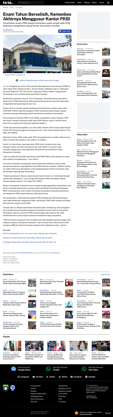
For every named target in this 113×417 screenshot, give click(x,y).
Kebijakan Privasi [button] (64, 388)
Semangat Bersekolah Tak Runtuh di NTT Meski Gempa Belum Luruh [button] (87, 84)
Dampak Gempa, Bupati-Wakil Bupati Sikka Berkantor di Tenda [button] (51, 293)
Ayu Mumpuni (8, 30)
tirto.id (5, 86)
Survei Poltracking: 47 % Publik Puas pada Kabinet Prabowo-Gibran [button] (49, 315)
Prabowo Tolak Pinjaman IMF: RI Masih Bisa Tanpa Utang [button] (14, 304)
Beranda (5, 7)
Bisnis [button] (94, 3)
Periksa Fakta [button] (70, 3)
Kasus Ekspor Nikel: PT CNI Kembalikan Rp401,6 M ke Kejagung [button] (87, 315)
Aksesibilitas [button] (63, 386)
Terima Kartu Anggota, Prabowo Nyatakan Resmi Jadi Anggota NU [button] (51, 305)
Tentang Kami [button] (35, 386)
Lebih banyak (105, 274)
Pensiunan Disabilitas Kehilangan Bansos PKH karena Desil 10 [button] (11, 357)
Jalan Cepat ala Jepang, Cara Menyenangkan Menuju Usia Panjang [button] (78, 357)
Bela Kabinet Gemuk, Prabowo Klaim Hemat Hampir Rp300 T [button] (14, 293)
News (12, 7)
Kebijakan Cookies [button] (65, 391)
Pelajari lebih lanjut (86, 414)
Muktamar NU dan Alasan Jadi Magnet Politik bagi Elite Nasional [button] (86, 186)
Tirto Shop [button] (62, 402)
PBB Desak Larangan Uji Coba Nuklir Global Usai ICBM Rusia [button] (34, 357)
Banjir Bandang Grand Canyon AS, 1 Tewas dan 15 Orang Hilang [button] (88, 282)
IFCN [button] (60, 399)
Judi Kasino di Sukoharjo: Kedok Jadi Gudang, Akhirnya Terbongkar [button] (88, 53)
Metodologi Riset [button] (37, 396)
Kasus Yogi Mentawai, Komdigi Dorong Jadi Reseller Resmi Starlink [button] (55, 357)
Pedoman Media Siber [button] (38, 394)
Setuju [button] (107, 413)
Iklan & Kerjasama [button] (37, 399)
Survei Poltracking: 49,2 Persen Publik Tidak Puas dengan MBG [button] (14, 282)
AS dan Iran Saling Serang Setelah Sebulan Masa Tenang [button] (14, 314)
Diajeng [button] (87, 3)
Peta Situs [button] (62, 396)
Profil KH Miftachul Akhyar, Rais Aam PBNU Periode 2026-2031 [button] (100, 357)
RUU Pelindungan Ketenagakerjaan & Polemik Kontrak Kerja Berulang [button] (87, 175)
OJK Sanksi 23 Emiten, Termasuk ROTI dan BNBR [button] (52, 282)
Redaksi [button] (33, 391)
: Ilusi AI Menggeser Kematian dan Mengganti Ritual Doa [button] (88, 154)
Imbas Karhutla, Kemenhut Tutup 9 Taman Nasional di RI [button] (87, 62)
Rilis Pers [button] (34, 402)
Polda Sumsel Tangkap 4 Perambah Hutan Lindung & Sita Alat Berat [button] (88, 326)
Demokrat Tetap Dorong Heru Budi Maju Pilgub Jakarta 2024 (27, 238)
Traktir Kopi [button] (66, 31)
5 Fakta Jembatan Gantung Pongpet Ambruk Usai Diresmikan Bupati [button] (13, 326)
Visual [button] (101, 3)
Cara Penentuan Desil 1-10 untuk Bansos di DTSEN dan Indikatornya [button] (88, 305)
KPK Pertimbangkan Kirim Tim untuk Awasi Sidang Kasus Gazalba (30, 233)
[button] (8, 2)
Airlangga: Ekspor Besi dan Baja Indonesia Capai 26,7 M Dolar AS (29, 242)
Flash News (19, 7)
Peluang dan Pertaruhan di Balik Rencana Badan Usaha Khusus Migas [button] (87, 164)
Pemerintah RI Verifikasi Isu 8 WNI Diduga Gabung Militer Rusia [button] (86, 294)
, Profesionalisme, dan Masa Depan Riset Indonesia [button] (87, 94)
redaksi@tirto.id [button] (91, 396)
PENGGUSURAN (26, 253)
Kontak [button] (33, 388)
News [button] (79, 3)
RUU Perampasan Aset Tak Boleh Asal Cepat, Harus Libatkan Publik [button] (86, 143)
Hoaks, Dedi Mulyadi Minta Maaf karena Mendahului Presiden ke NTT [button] (88, 74)
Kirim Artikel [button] (63, 394)
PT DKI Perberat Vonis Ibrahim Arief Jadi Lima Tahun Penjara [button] (51, 325)
